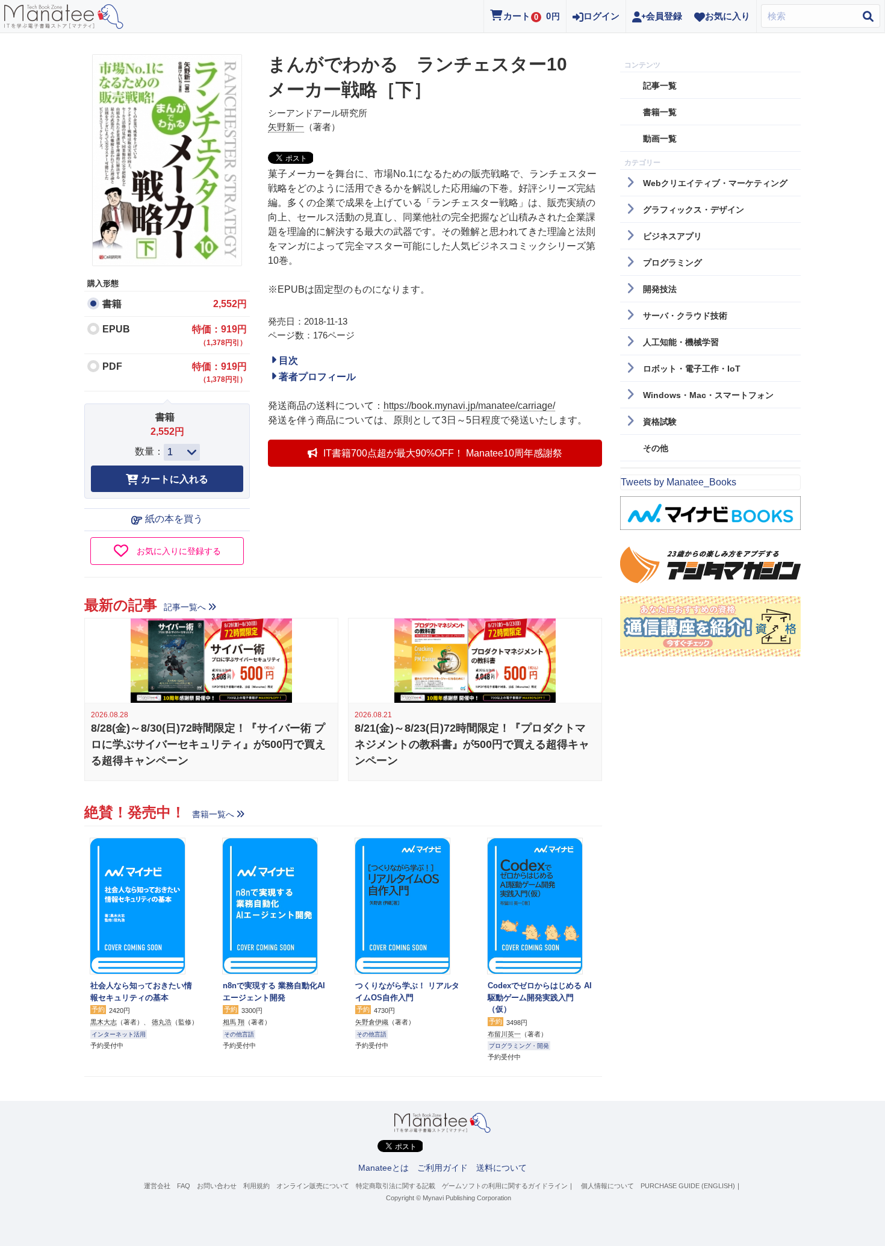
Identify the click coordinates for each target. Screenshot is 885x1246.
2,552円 (230, 304)
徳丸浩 (162, 1022)
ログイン (601, 16)
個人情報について (607, 1185)
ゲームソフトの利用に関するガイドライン (505, 1185)
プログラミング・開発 (519, 1045)
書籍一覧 (660, 112)
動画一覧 (660, 138)
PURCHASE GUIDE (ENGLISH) (688, 1185)
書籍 (112, 304)
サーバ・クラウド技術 (685, 315)
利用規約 (256, 1185)
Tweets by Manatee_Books (678, 482)
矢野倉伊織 (371, 1022)
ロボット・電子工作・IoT (692, 368)
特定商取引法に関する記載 (395, 1185)
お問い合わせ (217, 1185)
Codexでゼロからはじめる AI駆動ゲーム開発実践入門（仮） (540, 997)
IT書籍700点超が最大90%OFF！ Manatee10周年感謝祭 (442, 453)
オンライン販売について (312, 1185)
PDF (112, 366)
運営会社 (157, 1185)
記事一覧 (660, 85)
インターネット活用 (119, 1034)
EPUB (116, 329)
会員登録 (664, 16)
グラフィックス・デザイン (693, 209)
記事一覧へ (185, 607)
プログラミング (672, 262)
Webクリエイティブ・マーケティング (715, 183)
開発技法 (660, 289)
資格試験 (660, 421)
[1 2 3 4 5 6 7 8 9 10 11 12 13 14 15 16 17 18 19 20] (182, 452)
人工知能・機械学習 (681, 342)
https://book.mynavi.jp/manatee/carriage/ (469, 405)
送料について (501, 1168)
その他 (655, 448)
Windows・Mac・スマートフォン (708, 395)
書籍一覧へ (213, 814)
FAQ (183, 1185)
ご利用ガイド (442, 1168)
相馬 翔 (233, 1022)
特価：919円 (219, 335)
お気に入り (727, 16)
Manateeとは (383, 1168)
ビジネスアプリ (672, 236)
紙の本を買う (174, 519)
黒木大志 (103, 1022)
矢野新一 (286, 127)
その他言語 (239, 1034)
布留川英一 (504, 1034)
